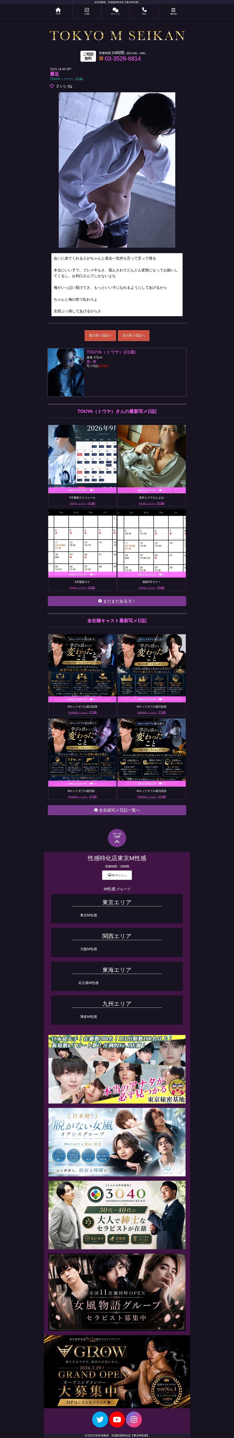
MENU (173, 14)
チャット (115, 14)
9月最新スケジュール (82, 497)
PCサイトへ (117, 875)
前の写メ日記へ (100, 335)
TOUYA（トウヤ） (82, 503)
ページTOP (117, 835)
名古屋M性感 (88, 983)
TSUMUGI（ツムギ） (82, 712)
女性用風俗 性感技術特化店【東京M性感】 (117, 2)
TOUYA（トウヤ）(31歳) (66, 79)
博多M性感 (88, 1017)
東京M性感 (88, 915)
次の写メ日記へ (133, 335)
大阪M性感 (88, 949)
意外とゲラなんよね (151, 497)
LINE (87, 14)
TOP (58, 14)
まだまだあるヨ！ (119, 601)
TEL (144, 14)
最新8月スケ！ (152, 582)
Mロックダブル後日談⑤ (151, 791)
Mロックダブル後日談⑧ (151, 706)
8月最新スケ (82, 582)
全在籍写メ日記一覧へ (119, 810)
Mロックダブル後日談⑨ (82, 706)
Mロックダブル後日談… (82, 791)
